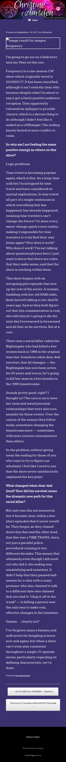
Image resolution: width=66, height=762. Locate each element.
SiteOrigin (30, 755)
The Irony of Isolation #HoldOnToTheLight (33, 705)
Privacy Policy (33, 736)
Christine (47, 32)
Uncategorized (23, 675)
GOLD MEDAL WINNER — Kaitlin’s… (33, 691)
